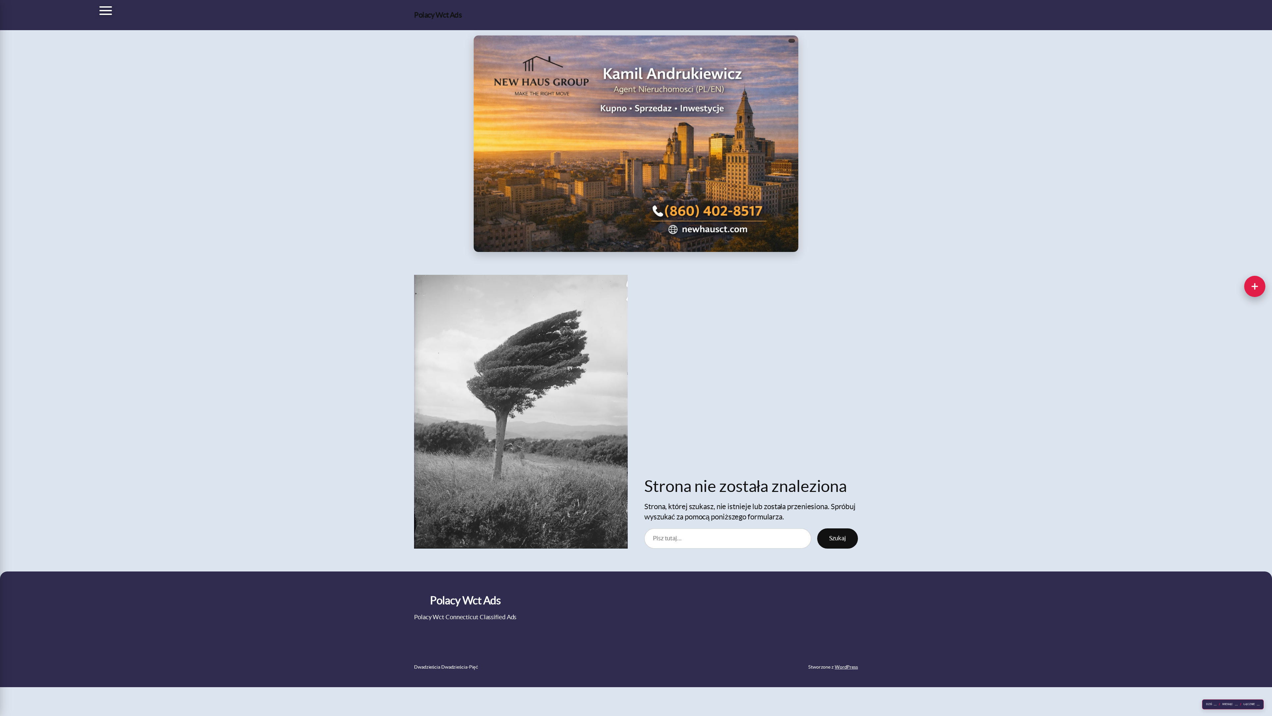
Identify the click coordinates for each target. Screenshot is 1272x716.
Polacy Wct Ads (438, 15)
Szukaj (837, 538)
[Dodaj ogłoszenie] (1254, 286)
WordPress (846, 667)
